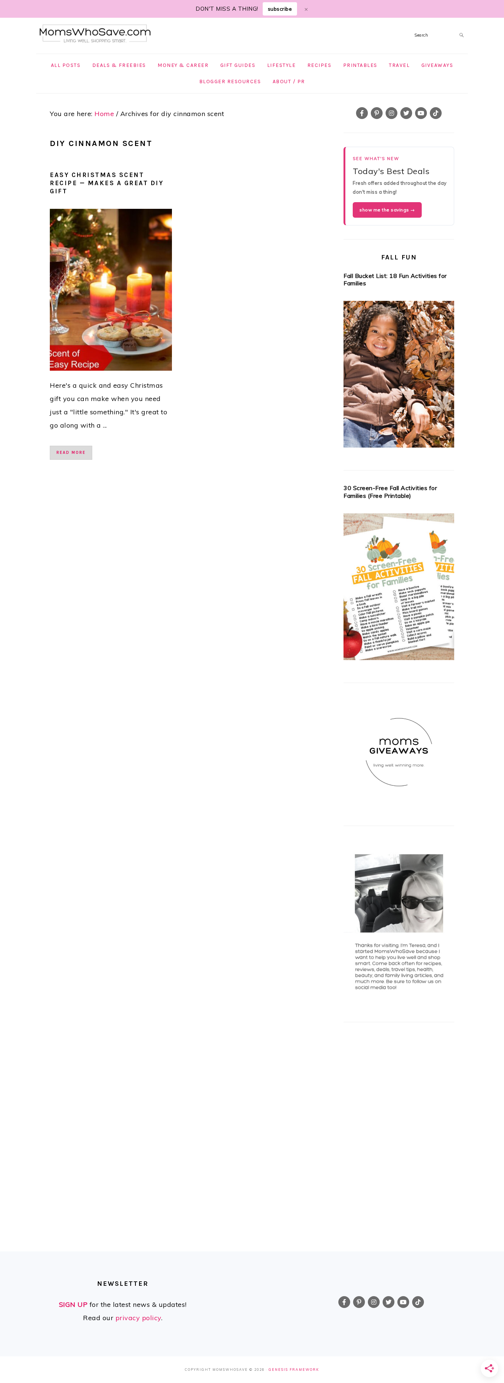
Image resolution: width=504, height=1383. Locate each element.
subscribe (280, 9)
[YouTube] (421, 113)
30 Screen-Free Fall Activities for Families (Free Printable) (390, 491)
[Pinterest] (377, 113)
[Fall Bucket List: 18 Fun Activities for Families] (399, 376)
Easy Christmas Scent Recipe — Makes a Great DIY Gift (106, 183)
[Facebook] (362, 113)
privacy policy (138, 1318)
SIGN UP (73, 1304)
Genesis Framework (294, 1369)
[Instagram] (391, 113)
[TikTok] (436, 113)
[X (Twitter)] (406, 113)
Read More (71, 452)
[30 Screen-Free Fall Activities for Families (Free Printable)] (399, 589)
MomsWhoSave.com (95, 34)
